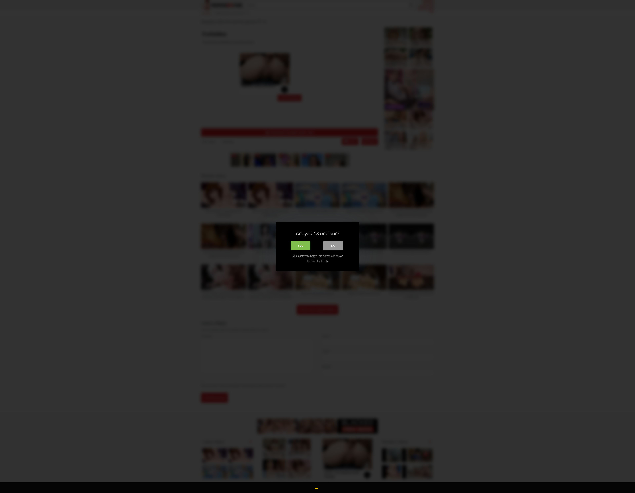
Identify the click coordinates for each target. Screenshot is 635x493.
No (333, 245)
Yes (300, 245)
